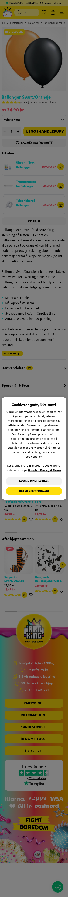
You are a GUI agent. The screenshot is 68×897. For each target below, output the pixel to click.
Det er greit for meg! (34, 491)
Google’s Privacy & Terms (44, 470)
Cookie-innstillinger (34, 481)
